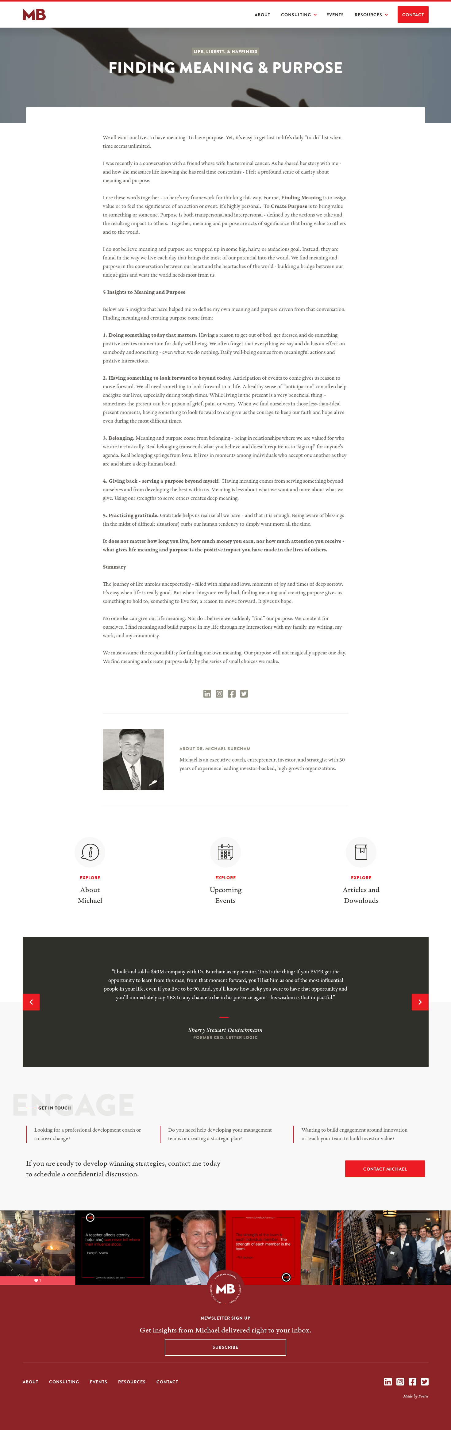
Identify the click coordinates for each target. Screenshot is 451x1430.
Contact (413, 15)
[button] (302, 14)
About (262, 14)
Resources (368, 15)
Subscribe (225, 1347)
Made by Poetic (416, 1396)
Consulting (296, 15)
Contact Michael (385, 1169)
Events (335, 14)
